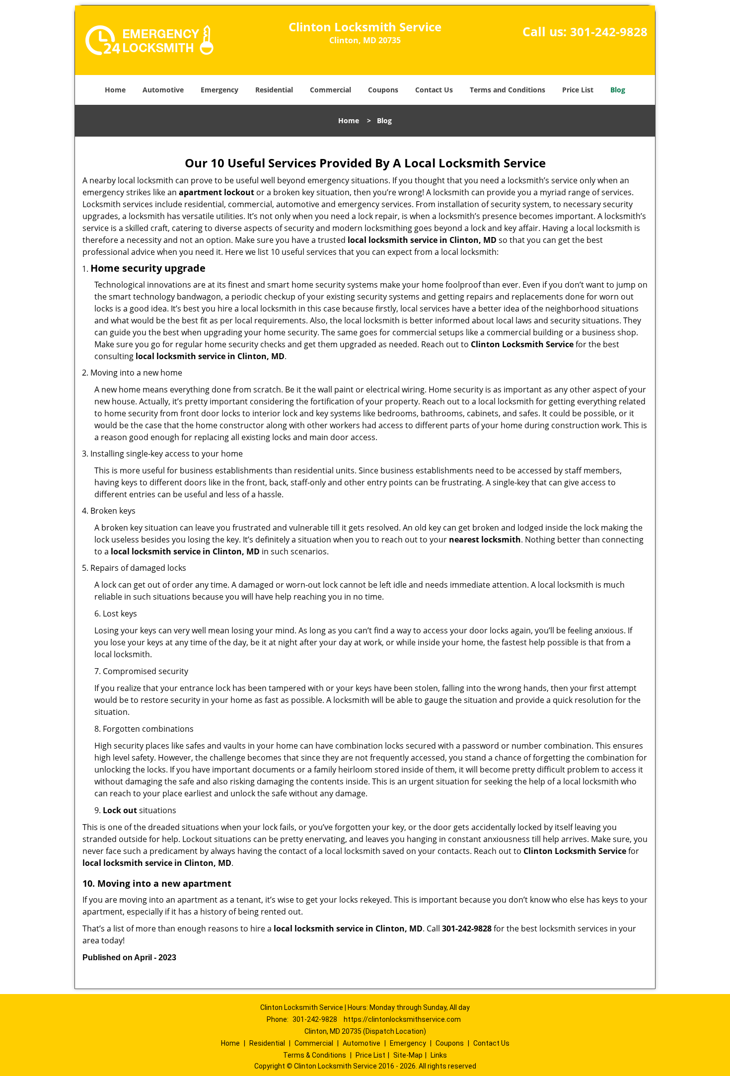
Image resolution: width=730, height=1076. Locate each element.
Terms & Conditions (314, 1055)
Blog (617, 89)
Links (439, 1055)
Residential (274, 89)
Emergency (219, 89)
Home (115, 89)
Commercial (330, 89)
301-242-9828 (609, 31)
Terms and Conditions (507, 89)
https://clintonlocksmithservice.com (402, 1019)
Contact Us (434, 89)
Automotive (163, 89)
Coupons (383, 89)
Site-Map (408, 1055)
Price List (577, 89)
